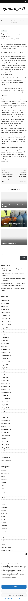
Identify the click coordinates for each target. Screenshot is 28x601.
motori (4, 531)
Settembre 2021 (6, 460)
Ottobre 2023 (5, 395)
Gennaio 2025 (6, 349)
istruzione (4, 513)
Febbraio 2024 (6, 383)
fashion (4, 498)
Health (4, 510)
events (4, 495)
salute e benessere (7, 541)
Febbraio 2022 (6, 457)
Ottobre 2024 (6, 358)
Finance (4, 501)
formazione (5, 507)
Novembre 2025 (6, 321)
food (3, 504)
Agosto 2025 (5, 328)
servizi (4, 30)
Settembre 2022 (6, 435)
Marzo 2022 (5, 454)
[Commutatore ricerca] (25, 1)
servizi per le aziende (7, 550)
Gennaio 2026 (6, 315)
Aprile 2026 (5, 306)
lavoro (3, 516)
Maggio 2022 (5, 448)
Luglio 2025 (5, 331)
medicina (4, 528)
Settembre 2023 (6, 398)
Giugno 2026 (5, 300)
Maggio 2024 (5, 374)
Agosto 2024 (5, 365)
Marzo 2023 (5, 417)
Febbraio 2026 (6, 312)
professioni (5, 535)
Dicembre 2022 (6, 426)
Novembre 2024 (6, 355)
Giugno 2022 (5, 445)
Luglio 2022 (5, 441)
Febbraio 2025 (6, 346)
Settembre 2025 (6, 325)
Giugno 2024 (5, 371)
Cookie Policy (8, 598)
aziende (4, 482)
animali (4, 470)
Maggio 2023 (5, 411)
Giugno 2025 (5, 334)
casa (3, 488)
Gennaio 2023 (6, 423)
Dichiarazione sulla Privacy (16, 598)
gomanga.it (14, 8)
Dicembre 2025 (6, 318)
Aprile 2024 (5, 377)
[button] (26, 554)
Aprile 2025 (5, 340)
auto (3, 476)
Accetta (14, 587)
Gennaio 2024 (6, 386)
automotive (5, 479)
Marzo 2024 (5, 380)
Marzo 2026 (5, 309)
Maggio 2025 (5, 337)
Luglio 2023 (5, 405)
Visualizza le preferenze (14, 595)
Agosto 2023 (5, 401)
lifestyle (4, 522)
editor (3, 39)
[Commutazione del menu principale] (14, 16)
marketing (4, 525)
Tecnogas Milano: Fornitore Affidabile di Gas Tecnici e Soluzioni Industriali (13, 223)
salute (3, 538)
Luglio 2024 (5, 368)
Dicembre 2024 (6, 352)
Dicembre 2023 (6, 389)
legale (3, 519)
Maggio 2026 (5, 303)
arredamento (5, 473)
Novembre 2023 (6, 392)
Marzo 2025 (5, 343)
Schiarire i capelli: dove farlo (9, 243)
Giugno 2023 (5, 408)
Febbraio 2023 (6, 420)
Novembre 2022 (6, 429)
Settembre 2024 (6, 361)
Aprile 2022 (5, 451)
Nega (14, 591)
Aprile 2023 (5, 414)
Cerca (2, 254)
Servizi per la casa (6, 547)
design (4, 491)
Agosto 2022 (5, 438)
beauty (4, 485)
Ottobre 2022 (6, 432)
